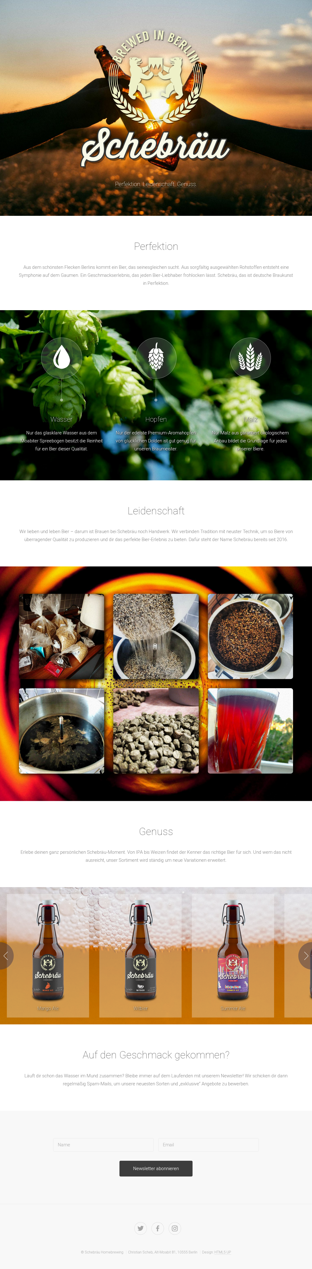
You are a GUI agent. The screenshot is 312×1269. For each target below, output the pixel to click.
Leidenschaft (159, 184)
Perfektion (127, 184)
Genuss (186, 184)
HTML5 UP (222, 1252)
